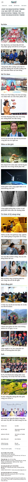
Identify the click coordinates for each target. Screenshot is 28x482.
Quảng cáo (17, 444)
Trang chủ (4, 5)
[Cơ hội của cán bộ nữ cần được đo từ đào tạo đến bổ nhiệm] (14, 295)
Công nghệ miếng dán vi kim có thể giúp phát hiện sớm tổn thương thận (13, 209)
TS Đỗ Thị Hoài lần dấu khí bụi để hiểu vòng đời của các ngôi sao (13, 139)
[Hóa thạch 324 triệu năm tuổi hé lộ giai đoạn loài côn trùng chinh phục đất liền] (14, 155)
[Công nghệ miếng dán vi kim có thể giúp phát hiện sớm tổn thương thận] (14, 199)
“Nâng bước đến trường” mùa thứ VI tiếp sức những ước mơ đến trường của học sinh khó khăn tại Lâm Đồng (13, 68)
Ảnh (2, 354)
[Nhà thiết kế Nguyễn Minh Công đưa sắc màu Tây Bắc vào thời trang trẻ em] (14, 409)
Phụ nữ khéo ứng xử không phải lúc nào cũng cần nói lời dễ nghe (12, 279)
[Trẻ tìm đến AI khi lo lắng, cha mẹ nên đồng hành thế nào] (14, 247)
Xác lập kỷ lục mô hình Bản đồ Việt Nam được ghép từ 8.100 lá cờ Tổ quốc (13, 45)
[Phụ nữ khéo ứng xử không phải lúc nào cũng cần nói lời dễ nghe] (14, 269)
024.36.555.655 (4, 444)
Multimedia (18, 439)
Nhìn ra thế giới (7, 144)
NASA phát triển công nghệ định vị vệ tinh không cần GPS (13, 187)
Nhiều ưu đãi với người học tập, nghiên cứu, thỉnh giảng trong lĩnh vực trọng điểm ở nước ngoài (14, 236)
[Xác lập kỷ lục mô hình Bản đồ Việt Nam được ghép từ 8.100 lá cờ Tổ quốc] (14, 35)
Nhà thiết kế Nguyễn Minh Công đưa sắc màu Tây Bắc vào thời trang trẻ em (14, 419)
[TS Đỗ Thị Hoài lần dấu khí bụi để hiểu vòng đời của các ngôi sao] (14, 129)
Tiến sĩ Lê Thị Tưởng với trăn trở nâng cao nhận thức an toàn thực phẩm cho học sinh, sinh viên (13, 96)
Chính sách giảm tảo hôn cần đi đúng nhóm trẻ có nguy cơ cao (13, 327)
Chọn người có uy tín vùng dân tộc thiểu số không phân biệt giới (12, 349)
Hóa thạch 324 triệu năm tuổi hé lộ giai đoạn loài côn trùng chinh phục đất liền (14, 166)
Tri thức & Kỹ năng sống (10, 214)
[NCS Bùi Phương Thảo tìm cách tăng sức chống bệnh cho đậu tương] (14, 107)
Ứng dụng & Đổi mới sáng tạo (20, 430)
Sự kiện (10, 5)
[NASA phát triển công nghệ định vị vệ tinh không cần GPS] (14, 177)
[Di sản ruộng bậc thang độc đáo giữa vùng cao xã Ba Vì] (14, 387)
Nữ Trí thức (17, 5)
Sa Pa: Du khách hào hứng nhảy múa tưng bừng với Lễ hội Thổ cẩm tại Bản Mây (13, 376)
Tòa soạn (18, 448)
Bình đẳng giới (7, 284)
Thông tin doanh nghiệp (6, 448)
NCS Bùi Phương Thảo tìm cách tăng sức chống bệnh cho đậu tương (13, 117)
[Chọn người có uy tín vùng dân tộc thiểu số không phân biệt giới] (14, 339)
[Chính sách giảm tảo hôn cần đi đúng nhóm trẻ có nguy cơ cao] (14, 317)
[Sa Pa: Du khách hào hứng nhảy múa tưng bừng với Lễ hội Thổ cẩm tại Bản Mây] (14, 364)
